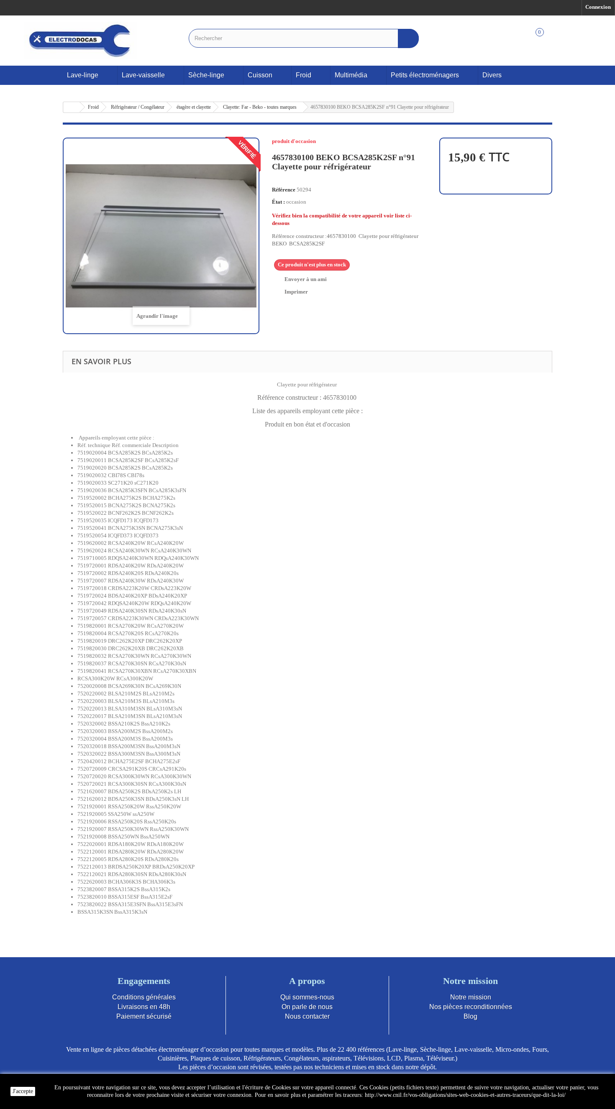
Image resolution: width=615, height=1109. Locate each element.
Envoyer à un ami (305, 279)
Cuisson (260, 75)
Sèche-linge (206, 75)
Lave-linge (82, 75)
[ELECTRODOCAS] (80, 40)
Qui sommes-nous (307, 997)
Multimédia (351, 75)
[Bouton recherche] (408, 38)
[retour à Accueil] (71, 107)
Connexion (598, 7)
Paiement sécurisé (144, 1016)
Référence (283, 190)
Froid (303, 75)
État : (278, 202)
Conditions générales (144, 997)
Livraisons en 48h (144, 1006)
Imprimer (296, 292)
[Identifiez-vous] (585, 41)
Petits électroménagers (425, 75)
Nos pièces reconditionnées (470, 1006)
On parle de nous (307, 1006)
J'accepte (23, 1091)
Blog (470, 1016)
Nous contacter (307, 1016)
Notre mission (470, 997)
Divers (492, 75)
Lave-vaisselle (143, 75)
